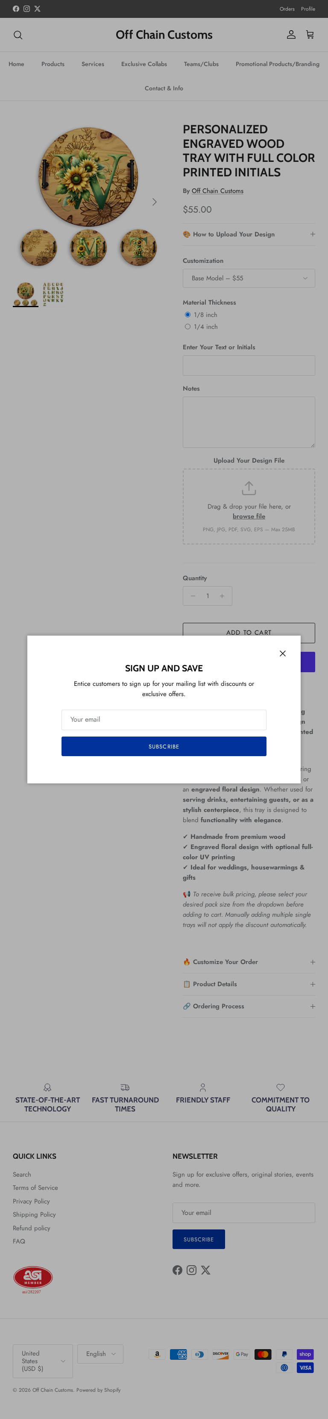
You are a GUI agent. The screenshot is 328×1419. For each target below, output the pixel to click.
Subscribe (164, 747)
